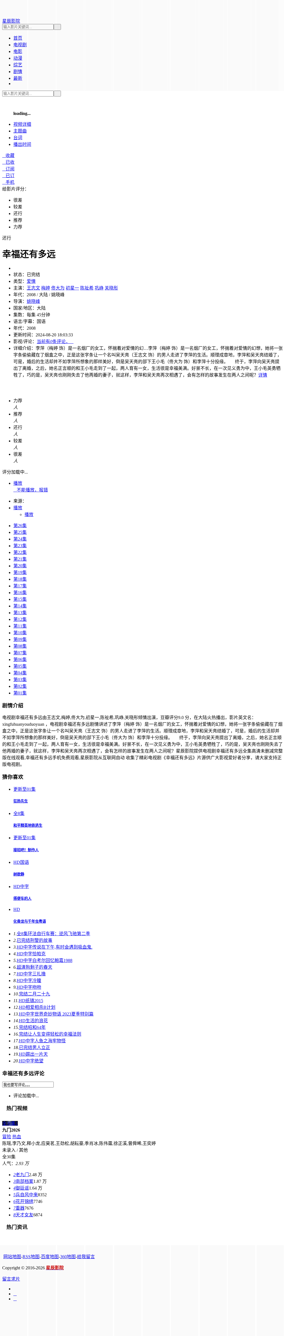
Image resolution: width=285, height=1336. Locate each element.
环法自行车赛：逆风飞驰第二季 (53, 933)
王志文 (33, 288)
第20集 (20, 565)
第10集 (20, 632)
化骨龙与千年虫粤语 (29, 921)
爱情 (31, 281)
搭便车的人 (22, 898)
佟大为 (58, 288)
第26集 (20, 525)
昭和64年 (32, 1027)
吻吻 (29, 987)
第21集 (20, 559)
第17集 (20, 585)
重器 (18, 1208)
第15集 (20, 599)
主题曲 (20, 131)
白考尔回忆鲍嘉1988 (44, 960)
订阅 (8, 169)
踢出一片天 (33, 1054)
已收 (8, 162)
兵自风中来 (25, 1194)
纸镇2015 (31, 1000)
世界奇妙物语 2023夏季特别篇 (56, 1014)
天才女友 (23, 1214)
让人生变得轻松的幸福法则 (50, 1034)
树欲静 (18, 874)
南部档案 (23, 1181)
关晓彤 (111, 288)
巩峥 (99, 288)
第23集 (20, 545)
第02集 (20, 686)
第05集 (20, 666)
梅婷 (45, 288)
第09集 (20, 639)
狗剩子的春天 (34, 967)
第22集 (20, 552)
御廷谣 (21, 1188)
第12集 (20, 619)
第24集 (20, 539)
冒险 (6, 1136)
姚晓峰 (33, 301)
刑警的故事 (34, 940)
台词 (17, 137)
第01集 (20, 693)
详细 (22, 124)
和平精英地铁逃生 (27, 825)
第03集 (20, 679)
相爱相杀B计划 (37, 1007)
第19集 (20, 572)
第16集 (20, 592)
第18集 (20, 579)
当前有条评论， (55, 341)
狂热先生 (20, 801)
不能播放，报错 (30, 490)
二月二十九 (34, 994)
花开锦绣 (23, 1201)
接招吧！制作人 (26, 850)
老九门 (21, 1174)
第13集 (20, 612)
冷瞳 (29, 980)
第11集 (20, 626)
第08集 (20, 646)
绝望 (31, 1060)
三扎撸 (31, 973)
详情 (262, 375)
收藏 (8, 155)
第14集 (20, 606)
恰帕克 (31, 953)
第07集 (20, 652)
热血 (16, 1136)
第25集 (20, 532)
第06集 (20, 659)
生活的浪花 (33, 1020)
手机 (8, 182)
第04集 (20, 673)
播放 (17, 483)
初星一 (72, 288)
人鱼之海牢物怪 (42, 1040)
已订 (8, 175)
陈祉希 (87, 288)
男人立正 (34, 1047)
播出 (22, 144)
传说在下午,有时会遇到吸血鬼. (54, 947)
